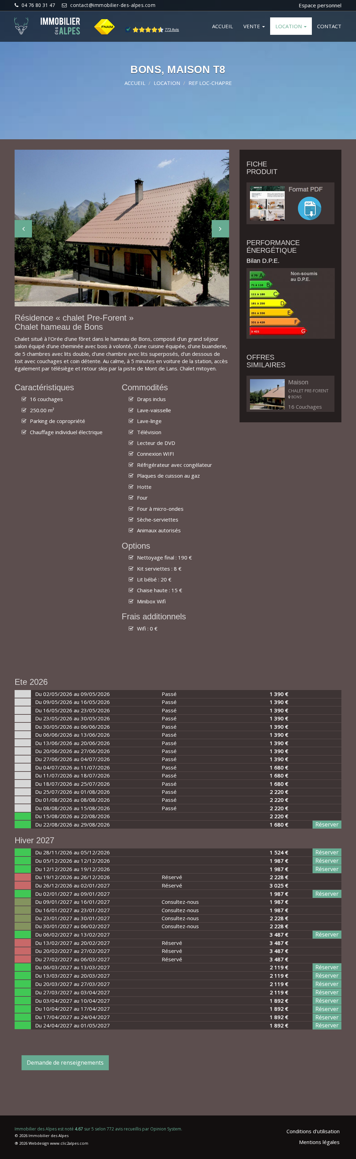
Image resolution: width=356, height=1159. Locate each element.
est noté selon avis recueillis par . (98, 1129)
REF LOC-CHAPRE (210, 82)
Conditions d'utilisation (313, 1131)
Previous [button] (23, 228)
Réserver (327, 824)
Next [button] (220, 228)
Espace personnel (320, 5)
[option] (122, 228)
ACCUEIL (222, 26)
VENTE (252, 26)
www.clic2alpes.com (69, 1143)
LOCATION (289, 26)
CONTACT (329, 26)
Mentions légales (319, 1141)
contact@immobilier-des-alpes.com (112, 5)
